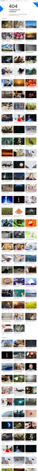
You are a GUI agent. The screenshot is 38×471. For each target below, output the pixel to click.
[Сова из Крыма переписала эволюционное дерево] (30, 143)
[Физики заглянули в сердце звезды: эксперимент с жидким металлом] (7, 318)
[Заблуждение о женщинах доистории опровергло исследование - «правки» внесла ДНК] (30, 49)
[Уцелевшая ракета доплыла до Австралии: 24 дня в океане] (7, 427)
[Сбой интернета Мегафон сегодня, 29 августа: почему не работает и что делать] (19, 365)
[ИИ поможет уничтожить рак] (19, 388)
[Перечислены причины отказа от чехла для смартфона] (30, 178)
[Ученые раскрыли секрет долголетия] (7, 450)
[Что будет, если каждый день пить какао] (30, 415)
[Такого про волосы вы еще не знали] (19, 72)
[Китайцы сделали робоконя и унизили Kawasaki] (19, 283)
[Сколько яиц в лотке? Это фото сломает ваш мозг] (19, 213)
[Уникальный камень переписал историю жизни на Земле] (30, 37)
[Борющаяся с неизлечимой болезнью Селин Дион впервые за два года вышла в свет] (30, 376)
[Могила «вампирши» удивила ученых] (30, 61)
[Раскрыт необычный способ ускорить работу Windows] (19, 330)
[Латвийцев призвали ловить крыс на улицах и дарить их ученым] (7, 438)
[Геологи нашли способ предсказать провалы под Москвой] (7, 189)
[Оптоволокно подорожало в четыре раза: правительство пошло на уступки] (7, 388)
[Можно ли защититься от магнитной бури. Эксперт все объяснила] (19, 318)
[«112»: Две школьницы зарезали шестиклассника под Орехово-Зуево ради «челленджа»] (7, 415)
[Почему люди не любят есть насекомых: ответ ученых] (19, 224)
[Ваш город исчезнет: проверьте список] (30, 450)
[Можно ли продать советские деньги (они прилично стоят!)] (30, 189)
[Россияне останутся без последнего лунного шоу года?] (19, 131)
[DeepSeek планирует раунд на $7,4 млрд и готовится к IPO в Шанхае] (7, 376)
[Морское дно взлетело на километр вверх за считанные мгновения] (7, 49)
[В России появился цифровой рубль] (30, 330)
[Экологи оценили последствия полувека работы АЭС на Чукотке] (30, 462)
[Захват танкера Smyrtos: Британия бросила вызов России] (30, 438)
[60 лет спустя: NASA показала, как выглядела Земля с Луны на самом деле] (19, 49)
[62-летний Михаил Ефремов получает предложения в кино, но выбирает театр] (30, 365)
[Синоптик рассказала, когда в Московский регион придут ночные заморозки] (30, 213)
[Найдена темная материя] (30, 388)
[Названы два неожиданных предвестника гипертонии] (7, 72)
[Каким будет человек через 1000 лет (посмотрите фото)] (7, 224)
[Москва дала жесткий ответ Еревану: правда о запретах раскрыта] (30, 154)
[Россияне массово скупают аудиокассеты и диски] (30, 224)
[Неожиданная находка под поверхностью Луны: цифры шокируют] (7, 37)
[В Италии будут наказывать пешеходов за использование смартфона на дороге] (7, 365)
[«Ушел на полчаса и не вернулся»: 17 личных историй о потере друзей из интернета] (30, 318)
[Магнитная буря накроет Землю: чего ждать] (19, 84)
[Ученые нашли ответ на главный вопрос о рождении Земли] (19, 189)
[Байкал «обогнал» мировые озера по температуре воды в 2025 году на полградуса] (30, 295)
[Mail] (1, 1)
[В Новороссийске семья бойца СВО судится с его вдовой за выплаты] (19, 403)
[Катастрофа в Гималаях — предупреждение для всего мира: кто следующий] (19, 415)
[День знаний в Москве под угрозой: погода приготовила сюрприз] (19, 143)
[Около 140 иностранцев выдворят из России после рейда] (7, 119)
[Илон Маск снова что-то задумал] (7, 96)
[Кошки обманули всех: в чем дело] (19, 96)
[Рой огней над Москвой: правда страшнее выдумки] (30, 403)
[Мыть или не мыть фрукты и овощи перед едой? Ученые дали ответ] (19, 154)
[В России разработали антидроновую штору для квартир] (30, 166)
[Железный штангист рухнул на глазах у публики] (19, 341)
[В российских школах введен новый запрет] (7, 295)
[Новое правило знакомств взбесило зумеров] (19, 119)
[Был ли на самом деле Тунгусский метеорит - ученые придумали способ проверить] (7, 178)
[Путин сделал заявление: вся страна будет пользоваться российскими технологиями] (7, 61)
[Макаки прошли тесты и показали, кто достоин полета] (7, 143)
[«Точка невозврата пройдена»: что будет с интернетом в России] (19, 178)
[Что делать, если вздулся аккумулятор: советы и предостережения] (7, 236)
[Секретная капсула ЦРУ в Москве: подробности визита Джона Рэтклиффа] (19, 450)
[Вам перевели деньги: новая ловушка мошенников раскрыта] (7, 107)
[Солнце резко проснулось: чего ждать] (19, 462)
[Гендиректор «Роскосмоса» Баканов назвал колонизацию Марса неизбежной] (19, 306)
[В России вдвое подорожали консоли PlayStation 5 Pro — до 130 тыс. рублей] (7, 201)
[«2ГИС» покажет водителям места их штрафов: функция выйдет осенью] (30, 236)
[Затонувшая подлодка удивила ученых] (7, 26)
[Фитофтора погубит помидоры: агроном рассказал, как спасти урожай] (30, 84)
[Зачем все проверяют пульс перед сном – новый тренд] (19, 259)
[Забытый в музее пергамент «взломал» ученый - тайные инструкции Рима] (7, 341)
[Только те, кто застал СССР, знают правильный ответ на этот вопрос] (19, 107)
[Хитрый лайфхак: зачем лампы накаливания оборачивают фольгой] (30, 131)
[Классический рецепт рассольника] (7, 283)
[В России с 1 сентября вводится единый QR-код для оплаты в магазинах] (19, 236)
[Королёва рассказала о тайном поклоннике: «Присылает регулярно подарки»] (7, 353)
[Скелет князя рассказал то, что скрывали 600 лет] (7, 403)
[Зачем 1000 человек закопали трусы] (19, 438)
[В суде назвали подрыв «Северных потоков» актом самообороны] (30, 341)
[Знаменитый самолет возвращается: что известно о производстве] (30, 72)
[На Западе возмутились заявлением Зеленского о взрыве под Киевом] (30, 427)
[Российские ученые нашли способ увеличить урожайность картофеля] (7, 213)
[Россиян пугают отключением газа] (30, 119)
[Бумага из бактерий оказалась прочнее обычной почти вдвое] (30, 283)
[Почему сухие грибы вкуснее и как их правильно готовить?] (19, 353)
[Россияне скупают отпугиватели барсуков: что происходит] (7, 271)
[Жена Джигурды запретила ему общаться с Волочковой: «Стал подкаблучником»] (19, 248)
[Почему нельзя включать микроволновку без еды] (30, 96)
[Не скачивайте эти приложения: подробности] (7, 259)
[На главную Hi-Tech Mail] (3, 1)
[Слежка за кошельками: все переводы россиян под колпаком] (7, 330)
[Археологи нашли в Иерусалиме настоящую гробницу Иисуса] (7, 248)
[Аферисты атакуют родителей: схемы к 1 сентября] (19, 295)
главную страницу (16, 15)
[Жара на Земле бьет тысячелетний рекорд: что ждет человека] (7, 154)
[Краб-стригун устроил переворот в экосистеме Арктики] (19, 271)
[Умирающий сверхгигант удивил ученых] (30, 26)
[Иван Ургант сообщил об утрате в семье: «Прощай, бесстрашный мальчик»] (7, 84)
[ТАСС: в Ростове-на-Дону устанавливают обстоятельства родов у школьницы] (19, 26)
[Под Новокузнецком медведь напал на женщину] (19, 61)
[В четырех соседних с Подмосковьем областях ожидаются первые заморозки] (7, 131)
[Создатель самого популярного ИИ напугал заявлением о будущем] (7, 306)
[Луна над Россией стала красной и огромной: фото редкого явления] (19, 166)
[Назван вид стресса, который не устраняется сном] (30, 201)
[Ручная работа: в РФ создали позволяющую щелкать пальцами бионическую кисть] (30, 353)
